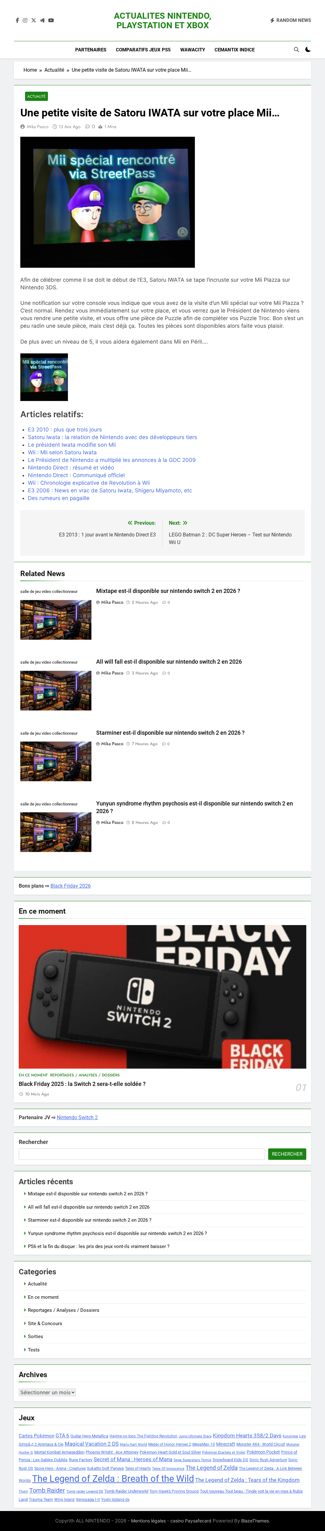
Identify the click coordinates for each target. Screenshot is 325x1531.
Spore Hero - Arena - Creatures (60, 1468)
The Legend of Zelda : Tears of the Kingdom (247, 1480)
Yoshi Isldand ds (115, 1499)
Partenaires (90, 50)
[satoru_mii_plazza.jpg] (65, 377)
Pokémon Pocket (263, 1452)
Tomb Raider (47, 1490)
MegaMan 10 (203, 1444)
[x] (33, 20)
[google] (42, 20)
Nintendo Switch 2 (77, 1117)
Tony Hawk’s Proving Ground (174, 1491)
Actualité (36, 96)
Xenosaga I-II (88, 1499)
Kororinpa (290, 1436)
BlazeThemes (255, 1520)
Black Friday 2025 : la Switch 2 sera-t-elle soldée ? (82, 1084)
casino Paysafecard (190, 1520)
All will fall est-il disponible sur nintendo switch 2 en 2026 (169, 662)
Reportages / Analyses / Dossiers (85, 1075)
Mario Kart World (133, 1444)
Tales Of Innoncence (168, 1469)
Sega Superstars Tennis (192, 1460)
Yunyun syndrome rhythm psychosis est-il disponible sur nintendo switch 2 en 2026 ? (117, 1233)
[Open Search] (296, 49)
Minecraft (225, 1444)
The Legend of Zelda (212, 1468)
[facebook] (17, 20)
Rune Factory (80, 1459)
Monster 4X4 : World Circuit (260, 1444)
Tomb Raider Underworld (126, 1491)
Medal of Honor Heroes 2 (169, 1444)
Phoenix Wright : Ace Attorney (112, 1452)
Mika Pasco (38, 126)
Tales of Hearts (138, 1468)
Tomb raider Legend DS (84, 1491)
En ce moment (33, 1075)
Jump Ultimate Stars (195, 1436)
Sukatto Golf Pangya (105, 1468)
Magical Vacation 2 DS (92, 1444)
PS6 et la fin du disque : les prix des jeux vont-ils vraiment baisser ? (98, 1246)
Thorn (23, 1491)
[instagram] (25, 20)
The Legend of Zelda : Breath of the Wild (113, 1478)
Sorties (35, 1336)
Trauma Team (41, 1499)
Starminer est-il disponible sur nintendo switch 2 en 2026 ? (170, 733)
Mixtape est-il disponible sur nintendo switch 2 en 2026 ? (168, 591)
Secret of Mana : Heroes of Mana (133, 1459)
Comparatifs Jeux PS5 (143, 50)
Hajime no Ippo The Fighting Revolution (143, 1436)
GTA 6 (62, 1436)
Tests (34, 1350)
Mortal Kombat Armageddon (59, 1452)
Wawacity (192, 50)
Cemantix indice (235, 50)
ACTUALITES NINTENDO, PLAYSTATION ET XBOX (162, 20)
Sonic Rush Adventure (268, 1460)
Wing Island (64, 1499)
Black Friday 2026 (70, 886)
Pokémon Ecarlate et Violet (223, 1452)
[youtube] (51, 20)
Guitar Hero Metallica (89, 1436)
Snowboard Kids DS (230, 1459)
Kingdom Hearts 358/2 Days (247, 1435)
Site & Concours (45, 1323)
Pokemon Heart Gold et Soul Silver (170, 1452)
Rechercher (33, 1142)
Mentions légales (148, 1520)
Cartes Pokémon (36, 1436)
